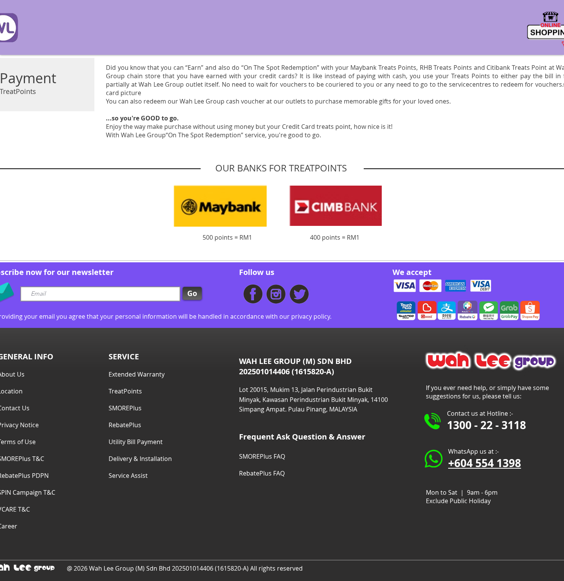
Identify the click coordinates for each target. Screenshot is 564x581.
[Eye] (253, 294)
